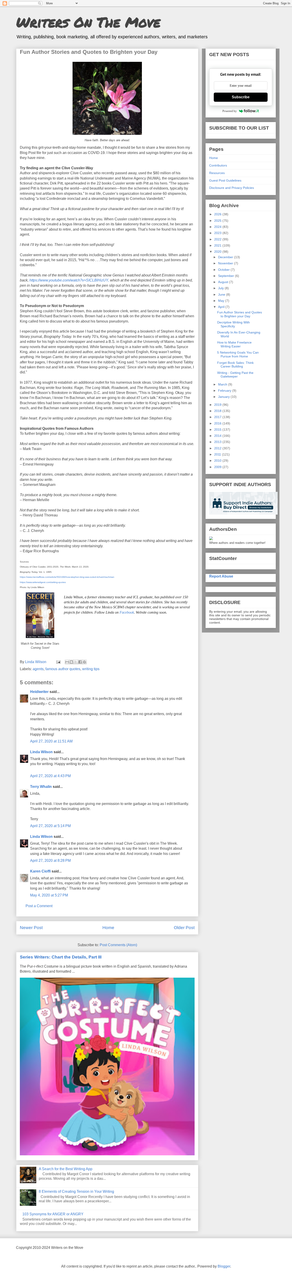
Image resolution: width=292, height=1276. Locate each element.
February (225, 390)
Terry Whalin (41, 787)
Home (108, 927)
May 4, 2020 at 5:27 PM (49, 895)
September (226, 276)
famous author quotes (62, 669)
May (221, 300)
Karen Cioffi (40, 871)
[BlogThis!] (71, 662)
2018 (218, 411)
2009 (218, 467)
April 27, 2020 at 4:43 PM (50, 776)
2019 (218, 404)
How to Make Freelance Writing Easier (234, 344)
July (221, 288)
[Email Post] (58, 662)
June (222, 294)
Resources (217, 173)
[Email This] (67, 662)
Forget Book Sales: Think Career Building (235, 364)
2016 (218, 423)
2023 (218, 233)
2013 (218, 442)
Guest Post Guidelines (225, 180)
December (226, 257)
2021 (218, 245)
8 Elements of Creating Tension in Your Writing (76, 1191)
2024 (218, 227)
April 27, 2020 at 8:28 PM (50, 860)
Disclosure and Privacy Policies (231, 188)
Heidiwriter (39, 692)
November (226, 263)
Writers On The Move (88, 22)
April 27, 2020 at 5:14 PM (50, 826)
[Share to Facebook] (80, 662)
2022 (218, 239)
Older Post (184, 927)
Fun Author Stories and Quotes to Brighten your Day (239, 314)
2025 (218, 220)
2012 (218, 448)
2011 (218, 454)
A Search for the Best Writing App (65, 1169)
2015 (218, 429)
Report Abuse (221, 576)
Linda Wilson (41, 752)
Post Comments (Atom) (118, 945)
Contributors (218, 165)
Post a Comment (39, 906)
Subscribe (241, 97)
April (221, 307)
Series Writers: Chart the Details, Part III (61, 957)
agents (38, 669)
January (224, 396)
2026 (218, 214)
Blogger (224, 1266)
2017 (218, 417)
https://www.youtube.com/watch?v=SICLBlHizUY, (69, 280)
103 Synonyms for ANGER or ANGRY (52, 1214)
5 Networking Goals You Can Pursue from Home (238, 354)
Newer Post (31, 927)
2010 (218, 460)
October (224, 269)
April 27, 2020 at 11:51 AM (51, 741)
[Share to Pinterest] (84, 662)
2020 (218, 251)
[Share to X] (75, 662)
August (223, 282)
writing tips (90, 669)
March (223, 384)
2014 (218, 435)
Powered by (229, 111)
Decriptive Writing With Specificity (233, 324)
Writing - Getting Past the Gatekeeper (235, 374)
